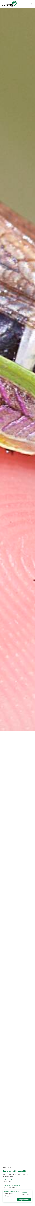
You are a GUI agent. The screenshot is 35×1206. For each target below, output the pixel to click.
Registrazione (24, 1200)
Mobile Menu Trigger (32, 4)
